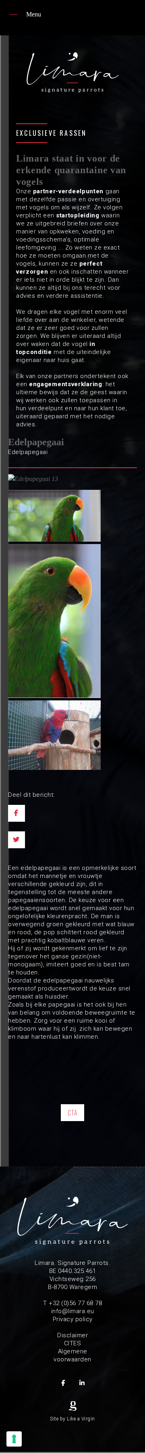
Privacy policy (73, 1319)
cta (73, 1112)
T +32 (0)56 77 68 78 (72, 1303)
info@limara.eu (72, 1311)
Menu (33, 14)
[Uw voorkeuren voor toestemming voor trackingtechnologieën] (14, 1439)
